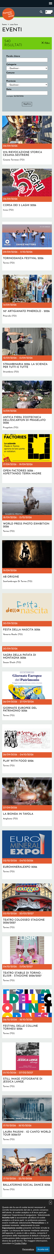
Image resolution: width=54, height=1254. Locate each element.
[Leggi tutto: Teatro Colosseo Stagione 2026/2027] (27, 907)
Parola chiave (13, 56)
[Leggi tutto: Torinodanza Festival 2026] (27, 246)
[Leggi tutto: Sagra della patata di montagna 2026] (27, 656)
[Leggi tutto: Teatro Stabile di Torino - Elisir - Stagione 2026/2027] (27, 960)
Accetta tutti (43, 1249)
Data (8, 89)
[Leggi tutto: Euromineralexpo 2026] (27, 854)
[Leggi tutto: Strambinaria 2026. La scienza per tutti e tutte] (27, 352)
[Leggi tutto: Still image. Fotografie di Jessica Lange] (27, 1066)
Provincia (11, 81)
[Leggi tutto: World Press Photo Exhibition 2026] (27, 511)
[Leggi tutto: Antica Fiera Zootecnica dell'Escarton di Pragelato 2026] (27, 405)
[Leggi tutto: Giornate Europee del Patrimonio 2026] (27, 695)
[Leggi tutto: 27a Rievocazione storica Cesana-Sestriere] (27, 140)
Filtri (47, 43)
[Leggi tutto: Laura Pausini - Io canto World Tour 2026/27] (27, 1119)
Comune (10, 73)
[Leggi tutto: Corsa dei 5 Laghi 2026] (27, 193)
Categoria (11, 64)
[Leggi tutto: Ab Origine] (27, 564)
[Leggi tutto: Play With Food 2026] (27, 748)
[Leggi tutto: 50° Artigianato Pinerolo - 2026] (27, 299)
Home (4, 24)
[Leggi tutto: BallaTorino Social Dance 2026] (27, 1172)
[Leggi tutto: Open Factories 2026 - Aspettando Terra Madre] (27, 458)
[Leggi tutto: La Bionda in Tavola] (27, 801)
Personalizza (28, 1249)
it (46, 12)
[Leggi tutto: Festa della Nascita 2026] (27, 617)
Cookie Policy (20, 1243)
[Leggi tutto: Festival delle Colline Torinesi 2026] (27, 1013)
